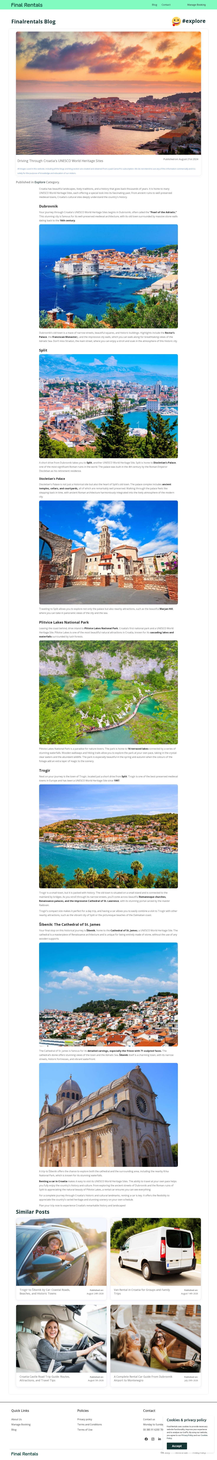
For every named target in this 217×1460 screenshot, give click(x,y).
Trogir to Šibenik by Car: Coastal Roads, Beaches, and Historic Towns (45, 1291)
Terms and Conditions (89, 1424)
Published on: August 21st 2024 (180, 159)
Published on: (95, 1292)
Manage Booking (196, 4)
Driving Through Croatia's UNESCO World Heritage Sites (60, 160)
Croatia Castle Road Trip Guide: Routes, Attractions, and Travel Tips (45, 1378)
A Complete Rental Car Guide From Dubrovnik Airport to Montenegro (143, 1378)
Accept (177, 1446)
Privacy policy (84, 1419)
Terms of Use (84, 1429)
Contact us (149, 1419)
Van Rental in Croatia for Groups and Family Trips (142, 1291)
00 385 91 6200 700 (153, 1429)
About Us (16, 1419)
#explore (194, 20)
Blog (154, 4)
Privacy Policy (187, 1435)
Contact (166, 4)
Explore (40, 182)
